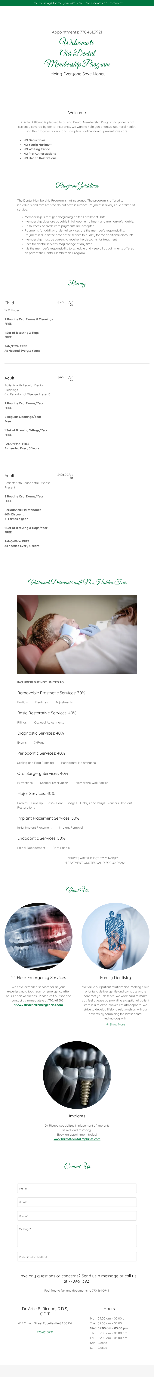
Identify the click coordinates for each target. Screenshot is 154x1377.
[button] (115, 1024)
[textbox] (77, 1188)
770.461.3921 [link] (91, 32)
